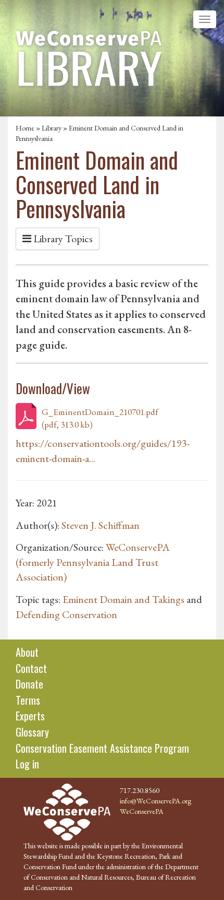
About (27, 652)
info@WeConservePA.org (155, 801)
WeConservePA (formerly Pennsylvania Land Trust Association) (93, 562)
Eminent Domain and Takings (123, 599)
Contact (31, 668)
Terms (28, 700)
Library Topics (62, 238)
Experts (30, 716)
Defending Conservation (66, 614)
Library (51, 128)
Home (25, 128)
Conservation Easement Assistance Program (102, 748)
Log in (27, 764)
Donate (29, 684)
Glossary (32, 732)
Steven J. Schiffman (100, 525)
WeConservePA (142, 811)
